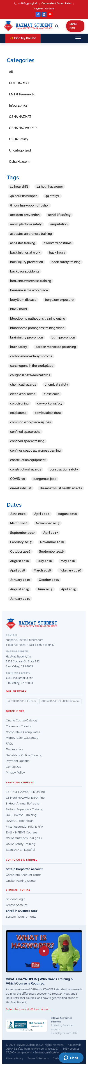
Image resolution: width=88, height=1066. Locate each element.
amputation (58, 224)
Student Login (15, 899)
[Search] (56, 26)
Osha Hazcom (19, 161)
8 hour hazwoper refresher (29, 205)
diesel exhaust (20, 488)
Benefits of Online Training (24, 755)
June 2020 (18, 514)
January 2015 (20, 598)
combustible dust (48, 413)
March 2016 (42, 570)
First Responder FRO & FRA (24, 826)
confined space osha (25, 431)
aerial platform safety (26, 224)
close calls (51, 394)
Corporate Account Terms (23, 875)
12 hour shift (19, 186)
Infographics (18, 105)
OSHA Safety (18, 139)
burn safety (18, 347)
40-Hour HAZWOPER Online (25, 791)
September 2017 (22, 532)
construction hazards (25, 469)
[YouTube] (50, 14)
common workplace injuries (30, 422)
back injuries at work (25, 252)
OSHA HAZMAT (20, 117)
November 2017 (48, 523)
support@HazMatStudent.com (24, 640)
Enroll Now (73, 26)
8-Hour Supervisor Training (24, 809)
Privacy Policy (15, 772)
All (11, 72)
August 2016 (19, 561)
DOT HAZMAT (19, 83)
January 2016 (20, 580)
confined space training (27, 441)
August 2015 (19, 589)
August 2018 (67, 514)
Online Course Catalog (21, 720)
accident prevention (24, 215)
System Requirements (21, 916)
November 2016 (52, 542)
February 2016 (70, 570)
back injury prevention (26, 262)
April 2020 (41, 514)
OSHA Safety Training (20, 844)
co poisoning (19, 403)
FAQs (9, 743)
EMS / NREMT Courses (21, 832)
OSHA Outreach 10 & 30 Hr (24, 838)
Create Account (16, 905)
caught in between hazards (30, 375)
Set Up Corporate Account (24, 869)
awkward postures (58, 243)
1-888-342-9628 (27, 3)
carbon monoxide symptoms (31, 356)
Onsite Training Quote (21, 880)
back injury (57, 252)
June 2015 (45, 589)
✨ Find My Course (23, 38)
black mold (18, 309)
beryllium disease (23, 299)
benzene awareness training (30, 281)
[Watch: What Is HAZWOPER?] (44, 951)
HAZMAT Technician (20, 820)
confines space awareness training (35, 450)
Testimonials (14, 749)
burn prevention (63, 337)
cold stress (18, 413)
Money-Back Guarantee (22, 737)
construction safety (64, 469)
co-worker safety (50, 403)
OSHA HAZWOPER (23, 128)
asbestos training (22, 243)
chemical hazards (23, 384)
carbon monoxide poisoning (56, 347)
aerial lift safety (59, 215)
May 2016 (68, 561)
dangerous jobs (44, 479)
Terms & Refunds (38, 1058)
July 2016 (45, 561)
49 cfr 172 (52, 196)
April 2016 (17, 570)
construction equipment (28, 460)
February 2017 (21, 542)
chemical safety (56, 384)
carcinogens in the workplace (31, 365)
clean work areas (22, 394)
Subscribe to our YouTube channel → (29, 1009)
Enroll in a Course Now (21, 910)
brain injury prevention (26, 337)
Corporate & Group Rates (57, 3)
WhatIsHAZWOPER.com (22, 701)
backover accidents (24, 271)
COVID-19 (17, 479)
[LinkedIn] (44, 14)
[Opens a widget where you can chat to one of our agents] (70, 1058)
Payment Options (44, 8)
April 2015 (68, 589)
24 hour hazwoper (50, 186)
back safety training (66, 262)
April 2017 (50, 532)
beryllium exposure (59, 299)
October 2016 (20, 551)
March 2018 (18, 523)
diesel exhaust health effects (61, 488)
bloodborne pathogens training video (37, 328)
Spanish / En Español (20, 849)
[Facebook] (37, 14)
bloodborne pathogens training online (37, 318)
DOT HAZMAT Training (21, 815)
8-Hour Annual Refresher (23, 803)
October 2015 (49, 580)
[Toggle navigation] (78, 38)
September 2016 (51, 551)
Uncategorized (20, 150)
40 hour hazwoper (23, 196)
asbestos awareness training (31, 233)
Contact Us (13, 766)
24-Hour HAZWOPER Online (25, 797)
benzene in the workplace (29, 290)
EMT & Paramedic (22, 94)
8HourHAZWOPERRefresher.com (60, 701)
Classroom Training (19, 726)
